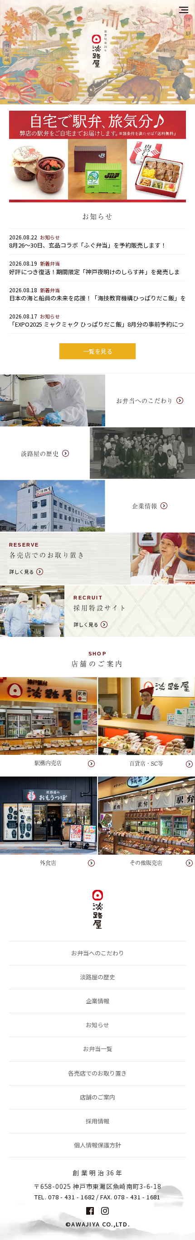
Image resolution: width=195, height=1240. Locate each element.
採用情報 (97, 1121)
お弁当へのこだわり (97, 953)
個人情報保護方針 (97, 1145)
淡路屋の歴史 (97, 977)
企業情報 (97, 1001)
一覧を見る (97, 351)
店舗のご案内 (97, 1097)
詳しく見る (97, 559)
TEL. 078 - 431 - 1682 (64, 1197)
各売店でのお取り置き (97, 1073)
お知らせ (97, 1024)
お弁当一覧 (97, 1048)
